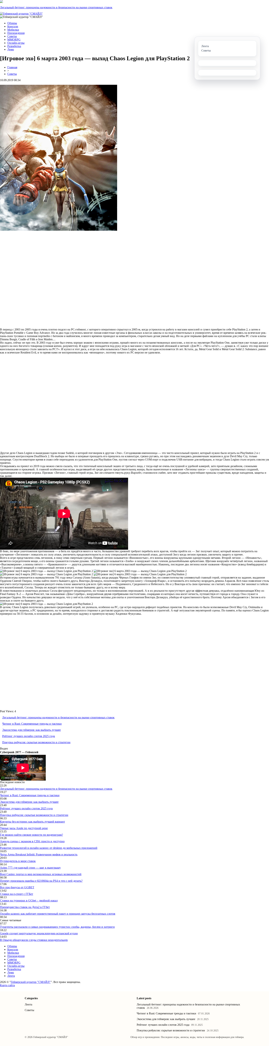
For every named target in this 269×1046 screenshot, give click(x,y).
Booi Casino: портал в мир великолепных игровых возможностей (40, 874)
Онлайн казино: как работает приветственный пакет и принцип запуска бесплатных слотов (57, 913)
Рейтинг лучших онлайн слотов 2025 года (28, 736)
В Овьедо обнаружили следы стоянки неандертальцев (34, 940)
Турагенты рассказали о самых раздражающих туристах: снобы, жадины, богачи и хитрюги (57, 926)
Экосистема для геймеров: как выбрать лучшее (31, 729)
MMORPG (13, 39)
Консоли (12, 26)
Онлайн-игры (16, 42)
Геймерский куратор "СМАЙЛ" (31, 982)
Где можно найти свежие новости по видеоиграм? (31, 834)
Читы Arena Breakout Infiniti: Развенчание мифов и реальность (38, 854)
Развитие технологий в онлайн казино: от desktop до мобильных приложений (48, 847)
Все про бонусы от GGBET (17, 887)
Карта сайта (7, 985)
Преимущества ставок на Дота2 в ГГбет (25, 907)
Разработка (14, 46)
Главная (12, 67)
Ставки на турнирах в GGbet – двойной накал (29, 900)
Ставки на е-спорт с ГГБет (16, 893)
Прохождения (16, 33)
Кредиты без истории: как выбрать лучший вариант (32, 821)
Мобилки (13, 29)
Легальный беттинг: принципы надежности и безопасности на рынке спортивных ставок (56, 7)
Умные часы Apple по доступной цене (24, 828)
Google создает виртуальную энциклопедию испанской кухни (39, 933)
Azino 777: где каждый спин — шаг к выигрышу (30, 867)
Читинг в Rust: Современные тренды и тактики (32, 723)
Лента (11, 975)
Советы (12, 36)
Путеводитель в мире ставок (18, 861)
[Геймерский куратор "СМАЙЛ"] (21, 13)
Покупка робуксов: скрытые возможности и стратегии (36, 742)
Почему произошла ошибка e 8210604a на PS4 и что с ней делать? (41, 880)
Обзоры (12, 23)
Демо (10, 49)
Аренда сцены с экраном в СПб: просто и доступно (32, 841)
